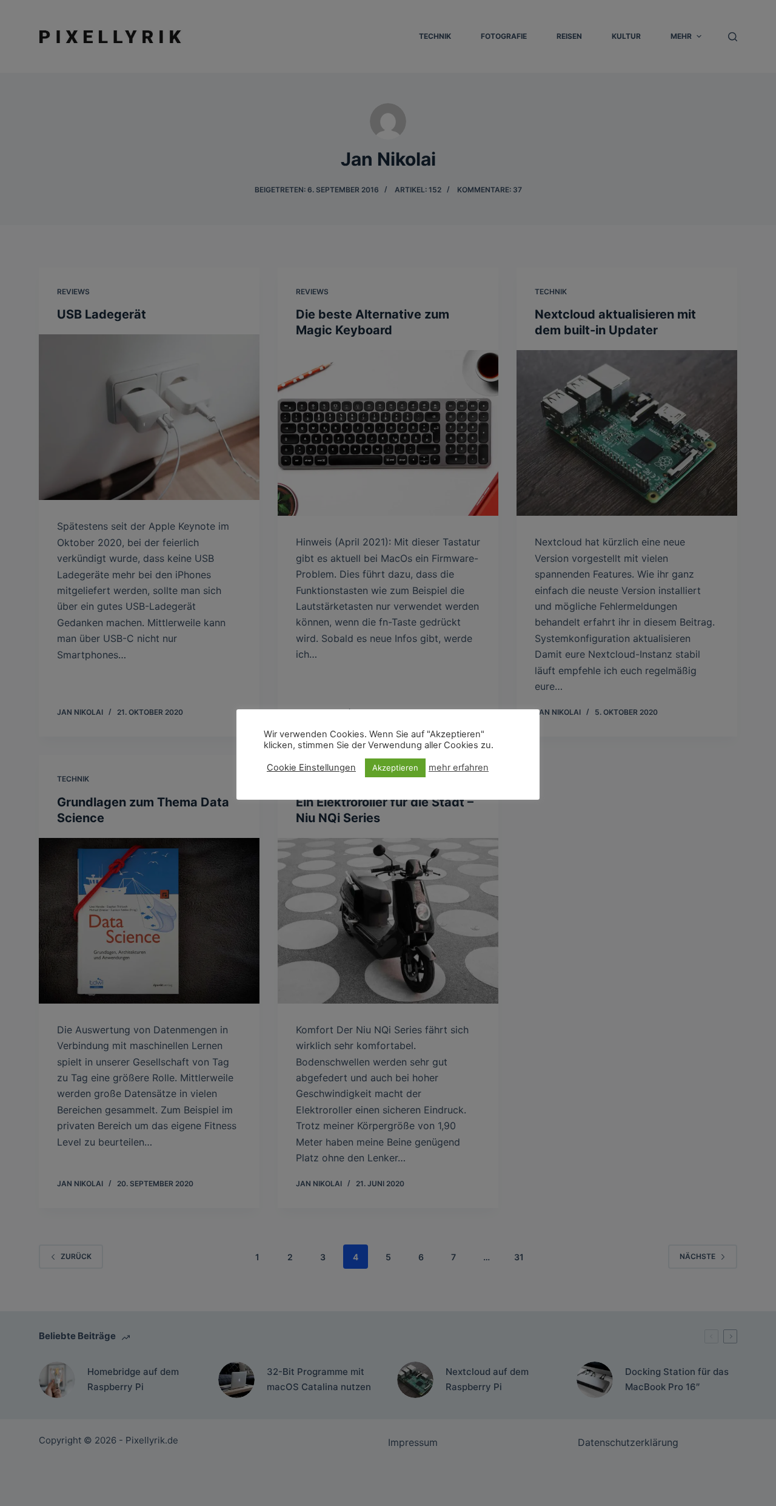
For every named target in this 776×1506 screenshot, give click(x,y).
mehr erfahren (459, 767)
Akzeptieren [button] (395, 767)
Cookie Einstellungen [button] (311, 767)
